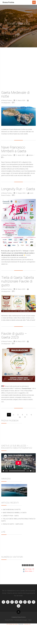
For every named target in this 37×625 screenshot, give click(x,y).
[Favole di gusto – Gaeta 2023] (18, 365)
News (30, 620)
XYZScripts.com (27, 624)
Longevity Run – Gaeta (18, 189)
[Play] (3, 471)
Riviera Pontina (8, 2)
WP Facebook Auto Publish (12, 624)
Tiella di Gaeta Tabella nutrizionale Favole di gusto (17, 281)
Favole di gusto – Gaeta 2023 (14, 335)
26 (20, 417)
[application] (18, 462)
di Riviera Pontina (6, 100)
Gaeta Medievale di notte (15, 94)
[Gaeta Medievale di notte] (18, 116)
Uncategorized (5, 102)
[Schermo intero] (33, 471)
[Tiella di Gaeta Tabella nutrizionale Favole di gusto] (18, 303)
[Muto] (31, 471)
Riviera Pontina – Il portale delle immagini (16, 620)
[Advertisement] (18, 66)
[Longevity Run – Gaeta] (18, 223)
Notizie (31, 155)
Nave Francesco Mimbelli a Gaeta (13, 149)
